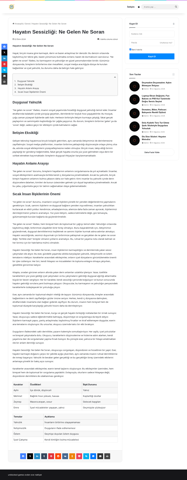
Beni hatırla (136, 49)
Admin (146, 89)
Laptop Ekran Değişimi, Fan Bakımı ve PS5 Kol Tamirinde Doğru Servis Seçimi (156, 99)
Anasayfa (18, 23)
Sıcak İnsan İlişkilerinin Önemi (32, 92)
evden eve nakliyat (33, 475)
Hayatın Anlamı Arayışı (28, 88)
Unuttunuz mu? (166, 43)
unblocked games (16, 475)
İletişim (131, 7)
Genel (27, 23)
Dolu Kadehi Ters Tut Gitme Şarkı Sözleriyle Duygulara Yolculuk (155, 126)
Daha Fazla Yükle (152, 152)
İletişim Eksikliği (25, 84)
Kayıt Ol (152, 56)
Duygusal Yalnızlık (25, 81)
